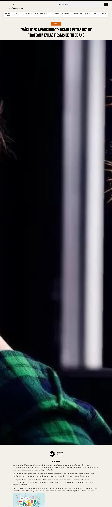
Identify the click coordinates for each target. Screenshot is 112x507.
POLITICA (18, 13)
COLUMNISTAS (77, 13)
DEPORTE (56, 13)
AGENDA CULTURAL (91, 13)
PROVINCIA (8, 13)
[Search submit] (106, 4)
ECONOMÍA (65, 13)
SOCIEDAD (28, 13)
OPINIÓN (103, 13)
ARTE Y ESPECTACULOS (42, 13)
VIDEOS (7, 15)
